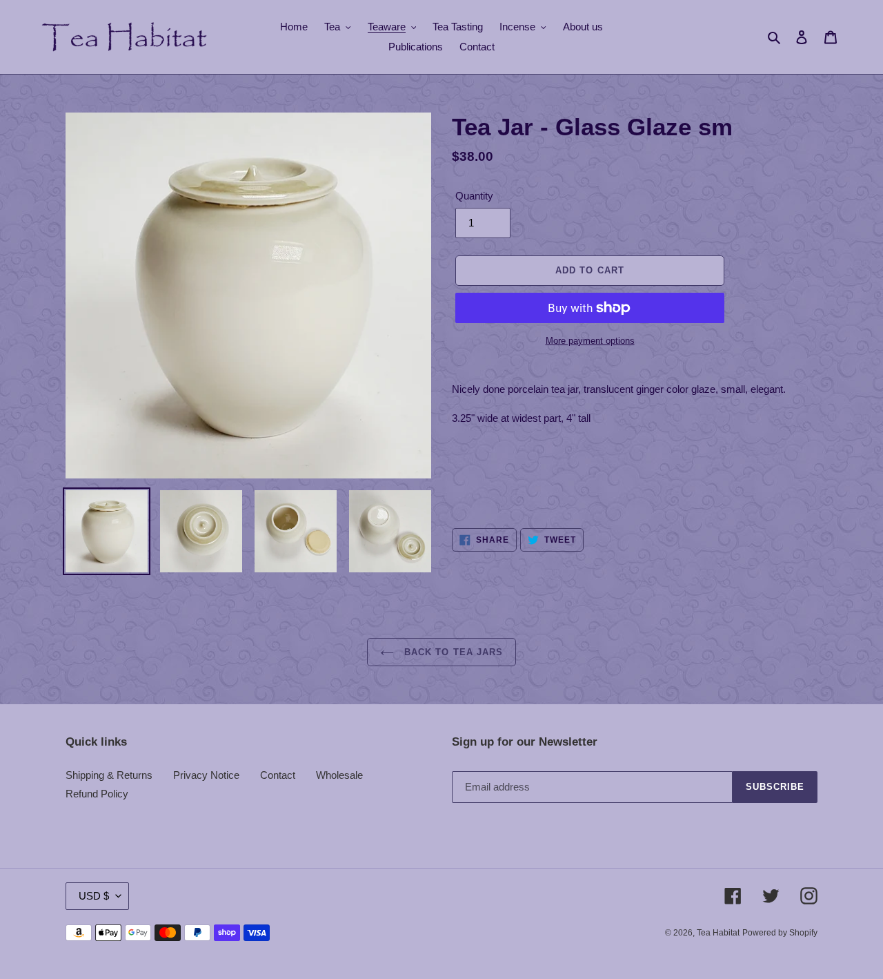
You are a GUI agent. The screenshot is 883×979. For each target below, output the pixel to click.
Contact (277, 775)
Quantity (474, 196)
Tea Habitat (718, 933)
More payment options (590, 341)
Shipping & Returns (109, 775)
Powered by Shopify (779, 933)
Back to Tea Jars (452, 652)
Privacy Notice (206, 775)
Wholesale (339, 775)
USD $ (94, 896)
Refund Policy (97, 793)
